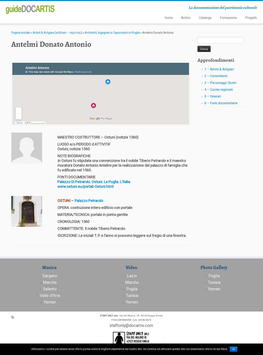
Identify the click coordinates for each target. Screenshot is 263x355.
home (169, 18)
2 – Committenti (215, 76)
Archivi (186, 18)
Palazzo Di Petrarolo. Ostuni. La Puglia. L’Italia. (95, 182)
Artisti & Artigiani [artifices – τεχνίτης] (57, 32)
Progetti (251, 18)
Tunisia (132, 295)
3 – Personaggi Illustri (220, 83)
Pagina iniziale (20, 32)
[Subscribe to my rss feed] (14, 317)
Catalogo (205, 18)
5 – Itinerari (212, 96)
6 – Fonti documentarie (221, 103)
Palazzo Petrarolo (89, 200)
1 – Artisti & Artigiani (219, 69)
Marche (50, 282)
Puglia (131, 288)
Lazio (132, 275)
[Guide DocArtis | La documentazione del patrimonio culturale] (30, 9)
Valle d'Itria (50, 295)
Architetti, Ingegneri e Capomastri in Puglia (112, 32)
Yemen (50, 302)
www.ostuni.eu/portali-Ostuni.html (86, 186)
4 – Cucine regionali (218, 90)
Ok (233, 349)
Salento (50, 288)
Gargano (49, 275)
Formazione (228, 18)
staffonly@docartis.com (131, 325)
